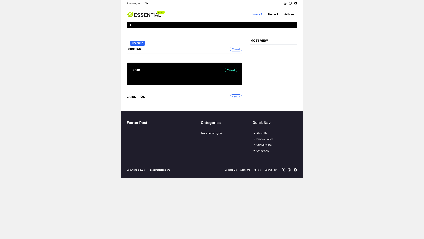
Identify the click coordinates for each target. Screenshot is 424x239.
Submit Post (271, 169)
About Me (245, 169)
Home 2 (273, 14)
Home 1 (257, 14)
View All (236, 49)
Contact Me (231, 169)
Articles (289, 14)
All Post (258, 169)
